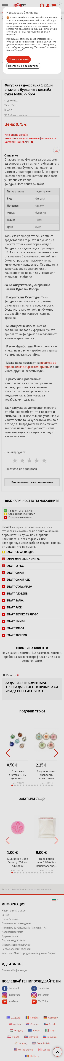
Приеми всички (19, 59)
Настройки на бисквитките (23, 65)
